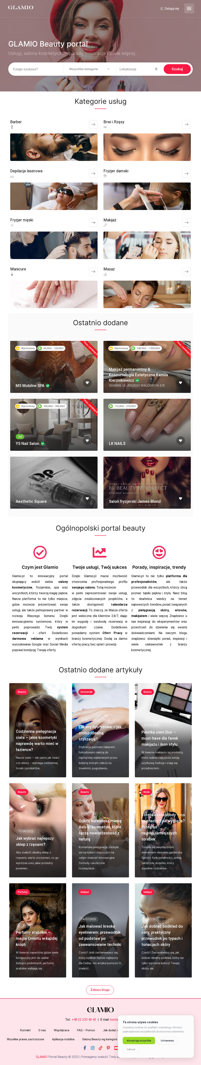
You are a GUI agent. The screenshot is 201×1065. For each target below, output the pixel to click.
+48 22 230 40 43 (84, 1019)
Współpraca (61, 1030)
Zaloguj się (171, 8)
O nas (42, 1030)
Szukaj (177, 69)
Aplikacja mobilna (63, 1039)
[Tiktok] (100, 1048)
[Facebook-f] (85, 1048)
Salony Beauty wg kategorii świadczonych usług (113, 1039)
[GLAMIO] (20, 7)
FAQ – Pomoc (86, 1030)
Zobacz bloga (100, 990)
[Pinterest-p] (108, 1048)
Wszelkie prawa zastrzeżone (25, 1039)
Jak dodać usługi (114, 1030)
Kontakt (25, 1030)
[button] (89, 69)
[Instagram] (92, 1048)
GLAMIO (42, 1057)
